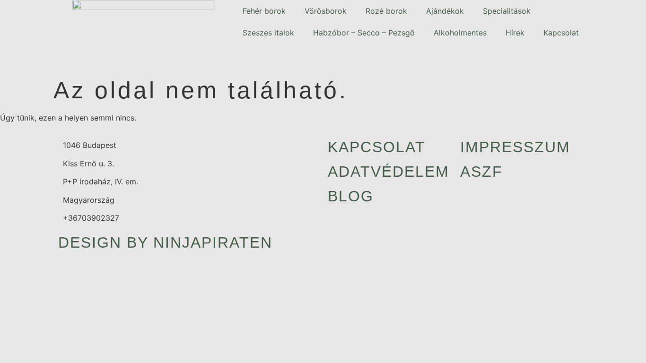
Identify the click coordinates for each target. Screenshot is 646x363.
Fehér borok (264, 11)
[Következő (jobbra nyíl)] (629, 181)
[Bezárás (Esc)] (635, 10)
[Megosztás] (614, 10)
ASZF (481, 171)
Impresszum (515, 147)
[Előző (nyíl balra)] (16, 181)
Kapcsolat (561, 32)
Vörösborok (326, 11)
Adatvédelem (388, 171)
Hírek (515, 32)
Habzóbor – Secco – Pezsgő (364, 32)
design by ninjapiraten (165, 242)
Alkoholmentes (460, 32)
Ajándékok (445, 11)
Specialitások (507, 11)
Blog (351, 196)
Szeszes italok (268, 32)
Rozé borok (386, 11)
